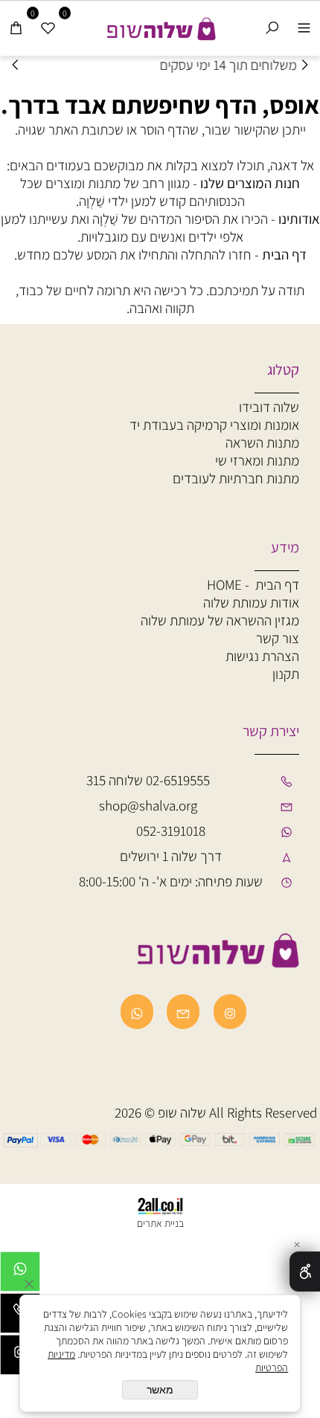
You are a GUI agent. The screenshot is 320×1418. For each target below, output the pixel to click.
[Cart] (16, 27)
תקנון (285, 674)
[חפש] (272, 27)
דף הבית (284, 254)
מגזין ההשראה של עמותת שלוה (220, 620)
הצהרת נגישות (262, 656)
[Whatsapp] (20, 1275)
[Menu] (304, 27)
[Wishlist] (48, 27)
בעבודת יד (214, 425)
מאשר (160, 1390)
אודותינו (299, 219)
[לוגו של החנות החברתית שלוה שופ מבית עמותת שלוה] (160, 25)
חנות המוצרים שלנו (250, 183)
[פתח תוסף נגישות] (304, 1271)
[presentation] (16, 65)
